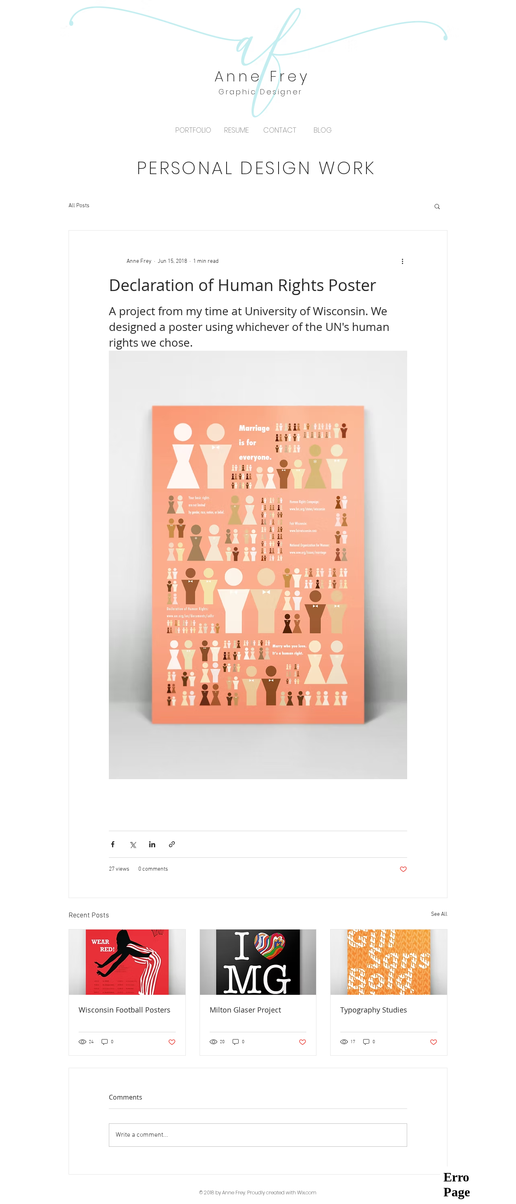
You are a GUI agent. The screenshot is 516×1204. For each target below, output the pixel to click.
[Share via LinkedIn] (152, 844)
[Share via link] (172, 844)
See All (439, 914)
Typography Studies (373, 1010)
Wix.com (306, 1192)
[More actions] (402, 261)
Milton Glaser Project (245, 1010)
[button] (437, 206)
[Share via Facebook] (113, 844)
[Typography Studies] (389, 962)
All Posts (79, 205)
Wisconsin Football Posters (125, 1010)
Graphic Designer (260, 92)
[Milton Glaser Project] (258, 962)
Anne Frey (262, 76)
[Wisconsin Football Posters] (127, 962)
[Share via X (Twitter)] (132, 844)
